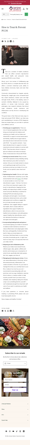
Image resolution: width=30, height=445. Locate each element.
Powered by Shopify (20, 436)
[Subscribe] (25, 363)
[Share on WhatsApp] (8, 41)
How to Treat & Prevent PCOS (19, 19)
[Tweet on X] (5, 41)
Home (4, 19)
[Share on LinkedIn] (11, 41)
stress (19, 178)
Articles (9, 19)
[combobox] (19, 14)
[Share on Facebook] (3, 41)
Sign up (15, 390)
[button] (2, 9)
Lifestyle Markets (12, 436)
